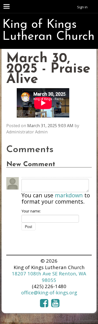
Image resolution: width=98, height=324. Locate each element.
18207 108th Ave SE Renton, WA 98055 (49, 276)
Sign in (82, 7)
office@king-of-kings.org (49, 292)
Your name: (31, 211)
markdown (69, 195)
